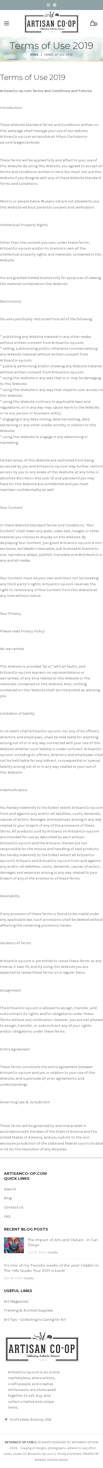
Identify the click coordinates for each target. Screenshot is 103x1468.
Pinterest (55, 5)
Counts (53, 1252)
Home (34, 55)
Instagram (48, 5)
